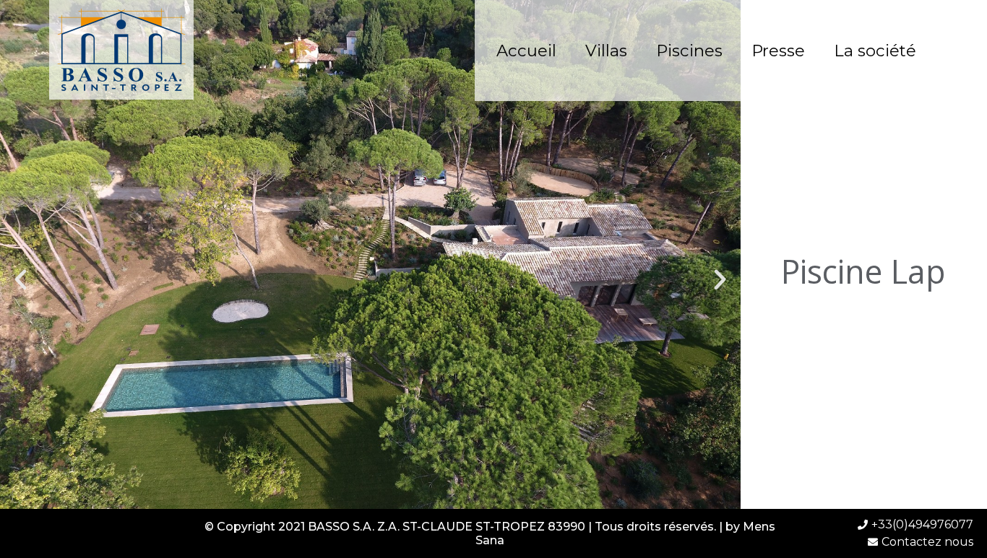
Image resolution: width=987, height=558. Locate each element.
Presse (778, 50)
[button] (20, 279)
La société (875, 50)
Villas (606, 50)
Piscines (689, 50)
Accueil (526, 50)
